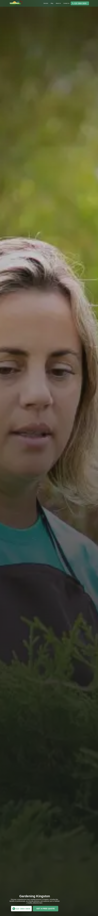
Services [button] (45, 3)
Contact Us (66, 3)
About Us (58, 3)
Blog (52, 3)
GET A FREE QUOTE (45, 909)
